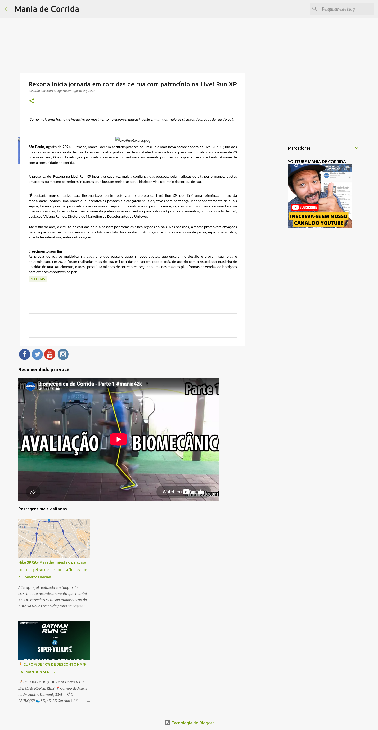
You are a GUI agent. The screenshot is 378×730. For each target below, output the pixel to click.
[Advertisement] (271, 222)
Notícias (38, 279)
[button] (32, 101)
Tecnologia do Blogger (192, 722)
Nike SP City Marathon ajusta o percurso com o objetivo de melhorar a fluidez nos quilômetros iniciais (52, 569)
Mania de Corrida (46, 8)
